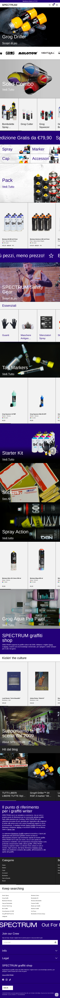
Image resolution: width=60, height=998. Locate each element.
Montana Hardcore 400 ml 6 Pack (39, 239)
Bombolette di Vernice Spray (38, 913)
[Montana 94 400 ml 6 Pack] (14, 220)
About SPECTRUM (13, 742)
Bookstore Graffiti (17, 833)
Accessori (5, 873)
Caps (3, 870)
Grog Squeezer (44, 125)
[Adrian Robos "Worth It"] (42, 679)
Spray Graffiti (30, 825)
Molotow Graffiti (35, 908)
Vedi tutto (8, 538)
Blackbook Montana (7, 900)
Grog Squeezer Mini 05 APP (38, 414)
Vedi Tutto (8, 92)
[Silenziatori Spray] (46, 321)
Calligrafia (4, 916)
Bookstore (5, 875)
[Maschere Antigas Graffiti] (28, 321)
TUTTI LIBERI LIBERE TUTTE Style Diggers (13, 795)
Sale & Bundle (6, 878)
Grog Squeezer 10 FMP (9, 414)
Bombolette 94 (34, 898)
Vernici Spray (5, 895)
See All (6, 499)
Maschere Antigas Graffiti (26, 338)
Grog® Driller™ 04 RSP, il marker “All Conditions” (39, 795)
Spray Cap (11, 829)
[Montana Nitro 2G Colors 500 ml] (14, 559)
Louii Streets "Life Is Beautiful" (11, 698)
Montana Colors (35, 895)
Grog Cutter (27, 124)
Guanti (5, 335)
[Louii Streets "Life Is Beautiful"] (14, 679)
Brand (4, 880)
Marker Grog (37, 848)
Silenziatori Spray (45, 337)
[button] (53, 5)
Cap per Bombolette (7, 903)
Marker (6, 647)
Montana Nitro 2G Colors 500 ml (11, 578)
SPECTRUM (7, 993)
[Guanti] (9, 321)
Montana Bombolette (36, 900)
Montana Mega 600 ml (36, 578)
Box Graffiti (5, 908)
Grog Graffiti (5, 898)
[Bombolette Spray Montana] (9, 109)
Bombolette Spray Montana (8, 127)
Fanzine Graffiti (35, 903)
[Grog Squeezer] (46, 109)
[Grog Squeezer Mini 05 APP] (42, 395)
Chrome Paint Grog (7, 906)
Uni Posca (33, 911)
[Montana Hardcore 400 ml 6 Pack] (42, 220)
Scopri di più (9, 43)
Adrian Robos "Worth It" (37, 698)
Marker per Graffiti (35, 906)
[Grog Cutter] (28, 109)
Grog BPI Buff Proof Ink (8, 913)
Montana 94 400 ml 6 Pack (10, 239)
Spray (51, 645)
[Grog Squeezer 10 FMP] (14, 395)
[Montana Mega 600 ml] (42, 559)
